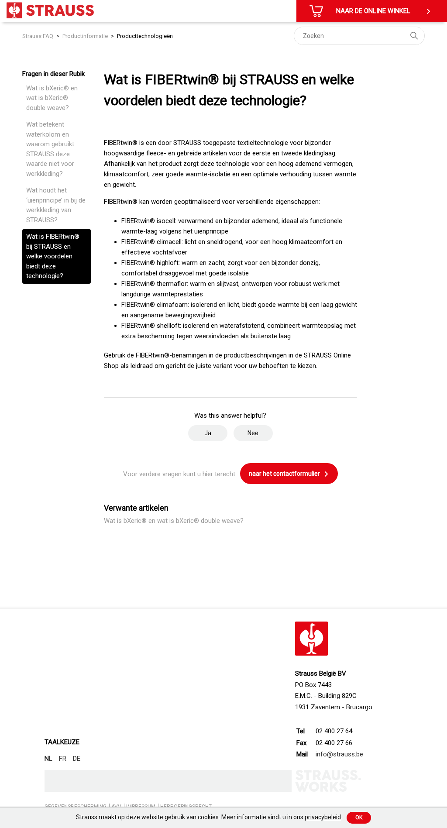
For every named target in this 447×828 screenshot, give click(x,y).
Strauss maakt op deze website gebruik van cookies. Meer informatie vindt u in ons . (209, 817)
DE (76, 759)
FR (62, 759)
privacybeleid (323, 817)
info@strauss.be (339, 754)
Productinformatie (85, 36)
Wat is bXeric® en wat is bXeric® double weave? (52, 98)
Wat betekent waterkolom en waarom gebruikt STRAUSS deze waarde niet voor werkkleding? (50, 149)
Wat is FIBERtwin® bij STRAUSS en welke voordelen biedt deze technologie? (52, 256)
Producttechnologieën (145, 36)
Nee (253, 432)
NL (48, 759)
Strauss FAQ (38, 36)
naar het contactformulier (285, 473)
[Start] (50, 10)
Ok (358, 817)
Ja (207, 432)
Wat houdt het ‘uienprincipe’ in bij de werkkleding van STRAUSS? (56, 205)
